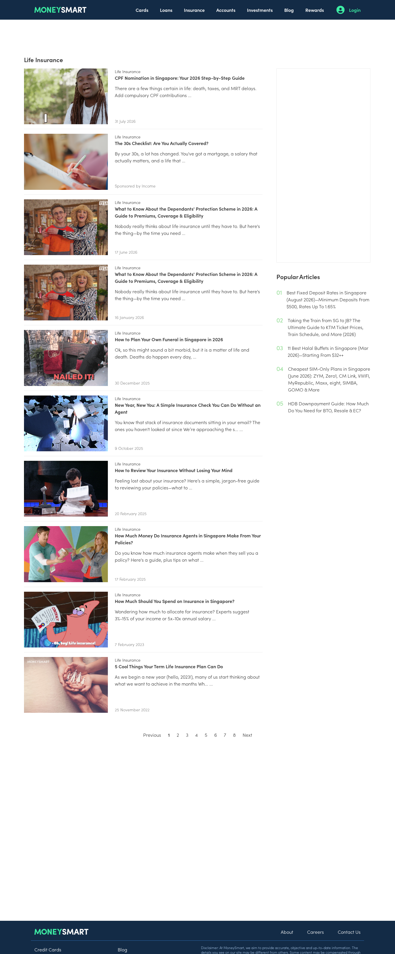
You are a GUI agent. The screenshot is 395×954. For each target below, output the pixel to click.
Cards (142, 10)
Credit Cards (47, 949)
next (247, 735)
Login (355, 10)
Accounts (225, 10)
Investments (260, 10)
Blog (289, 10)
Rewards (314, 10)
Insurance (194, 10)
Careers (315, 932)
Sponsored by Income (135, 186)
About (287, 932)
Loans (166, 10)
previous (152, 735)
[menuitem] (142, 10)
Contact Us (349, 932)
